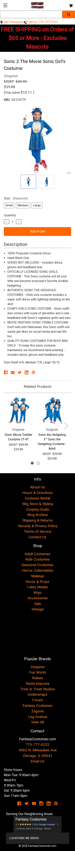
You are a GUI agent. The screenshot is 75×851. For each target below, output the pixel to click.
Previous (4, 426)
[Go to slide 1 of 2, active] (32, 463)
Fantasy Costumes (37, 705)
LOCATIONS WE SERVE (24, 838)
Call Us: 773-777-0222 (42, 22)
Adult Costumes (37, 554)
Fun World (37, 672)
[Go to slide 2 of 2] (38, 463)
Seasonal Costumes (37, 565)
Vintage (38, 609)
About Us (37, 487)
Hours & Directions (37, 492)
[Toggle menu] (5, 5)
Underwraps (37, 694)
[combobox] (31, 14)
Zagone (37, 711)
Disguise (37, 667)
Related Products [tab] (38, 386)
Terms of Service (37, 531)
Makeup (37, 576)
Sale (37, 603)
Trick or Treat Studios (37, 689)
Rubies (37, 678)
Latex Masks (37, 587)
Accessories (38, 598)
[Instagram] (41, 803)
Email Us (37, 761)
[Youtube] (34, 803)
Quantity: (10, 215)
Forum (37, 700)
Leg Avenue (37, 717)
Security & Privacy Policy (37, 526)
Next (66, 426)
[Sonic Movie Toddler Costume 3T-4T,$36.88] (18, 410)
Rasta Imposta (37, 683)
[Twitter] (20, 372)
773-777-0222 (37, 744)
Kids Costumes (37, 559)
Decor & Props (37, 581)
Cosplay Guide (37, 509)
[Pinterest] (33, 372)
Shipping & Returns (37, 520)
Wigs (37, 592)
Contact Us (37, 537)
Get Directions (13, 22)
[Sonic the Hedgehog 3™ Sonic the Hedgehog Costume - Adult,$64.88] (52, 410)
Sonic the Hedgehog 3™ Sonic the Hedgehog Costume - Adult (52, 441)
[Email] (13, 372)
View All (37, 722)
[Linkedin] (26, 372)
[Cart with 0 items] (70, 5)
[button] (37, 824)
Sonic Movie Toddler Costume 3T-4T (18, 437)
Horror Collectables (37, 570)
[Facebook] (6, 372)
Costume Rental (37, 498)
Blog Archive (37, 515)
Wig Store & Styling (37, 504)
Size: (16, 198)
